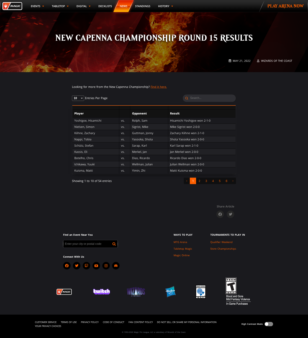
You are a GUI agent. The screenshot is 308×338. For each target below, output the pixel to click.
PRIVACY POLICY (90, 322)
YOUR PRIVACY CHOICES (48, 326)
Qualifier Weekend (221, 242)
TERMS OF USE (69, 322)
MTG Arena (180, 242)
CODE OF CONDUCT (113, 322)
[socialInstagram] (106, 265)
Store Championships (223, 248)
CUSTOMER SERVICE (46, 322)
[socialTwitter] (76, 265)
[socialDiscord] (116, 265)
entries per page (95, 98)
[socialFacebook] (67, 265)
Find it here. (159, 87)
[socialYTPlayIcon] (96, 265)
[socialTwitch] (86, 265)
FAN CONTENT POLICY (141, 322)
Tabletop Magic (183, 248)
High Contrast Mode (252, 324)
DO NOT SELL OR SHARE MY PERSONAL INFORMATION (187, 322)
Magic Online (182, 255)
